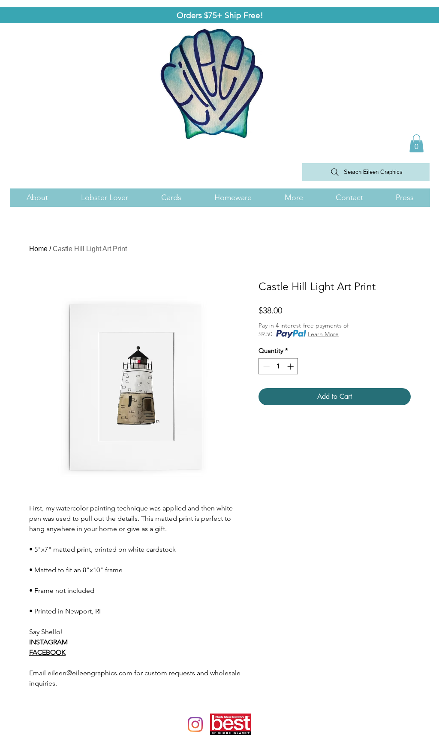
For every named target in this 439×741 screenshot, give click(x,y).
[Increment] (291, 366)
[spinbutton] (278, 366)
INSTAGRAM (48, 642)
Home (38, 248)
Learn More (323, 334)
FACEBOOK (47, 652)
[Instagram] (195, 724)
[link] (416, 143)
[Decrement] (265, 366)
